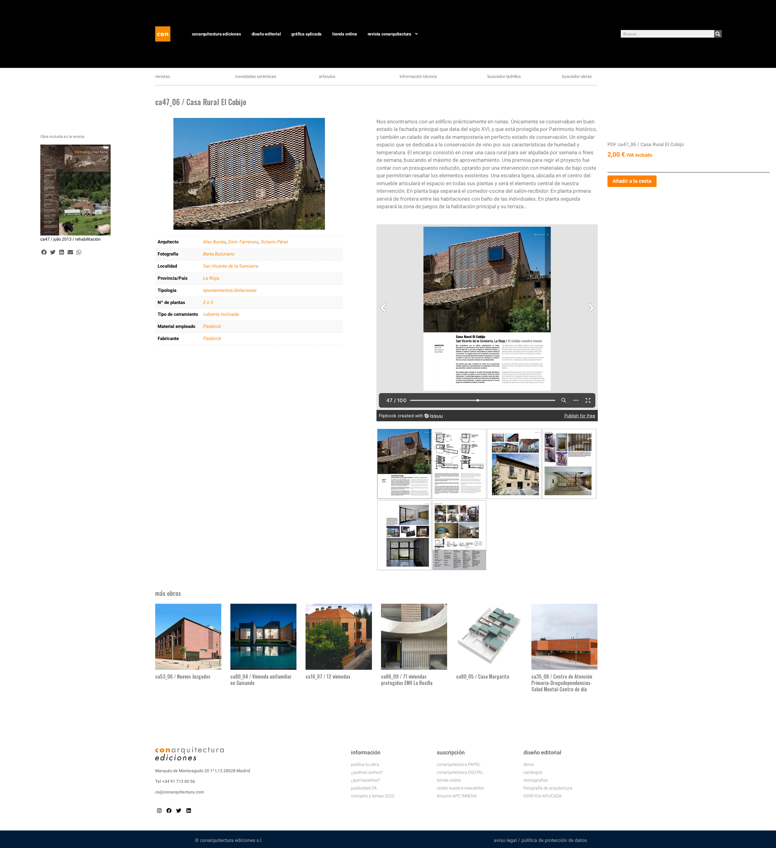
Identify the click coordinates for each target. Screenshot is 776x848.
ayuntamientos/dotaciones (230, 290)
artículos (327, 76)
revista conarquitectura (389, 34)
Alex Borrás (214, 242)
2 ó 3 (208, 302)
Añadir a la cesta (632, 181)
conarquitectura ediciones (216, 34)
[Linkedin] (189, 810)
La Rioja (211, 278)
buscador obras (577, 76)
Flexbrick (212, 326)
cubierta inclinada (221, 314)
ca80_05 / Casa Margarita (482, 676)
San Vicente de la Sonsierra (230, 266)
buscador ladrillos (504, 76)
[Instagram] (159, 810)
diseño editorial (266, 34)
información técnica (418, 76)
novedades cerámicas (255, 76)
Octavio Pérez (274, 242)
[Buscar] (718, 34)
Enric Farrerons (243, 242)
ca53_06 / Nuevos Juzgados (182, 676)
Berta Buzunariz (218, 254)
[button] (44, 252)
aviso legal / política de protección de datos (540, 840)
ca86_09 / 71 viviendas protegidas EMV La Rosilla (407, 679)
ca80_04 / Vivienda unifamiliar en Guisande (261, 679)
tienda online (344, 34)
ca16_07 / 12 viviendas (328, 676)
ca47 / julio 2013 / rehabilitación (70, 239)
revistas (162, 76)
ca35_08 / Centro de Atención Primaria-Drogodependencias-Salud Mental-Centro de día (561, 683)
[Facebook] (169, 810)
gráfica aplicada (306, 34)
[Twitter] (179, 810)
